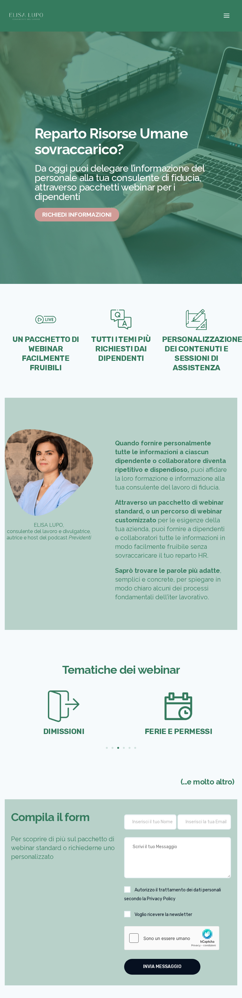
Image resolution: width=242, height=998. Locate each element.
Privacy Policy (161, 898)
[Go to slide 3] (118, 748)
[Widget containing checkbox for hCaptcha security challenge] (171, 938)
